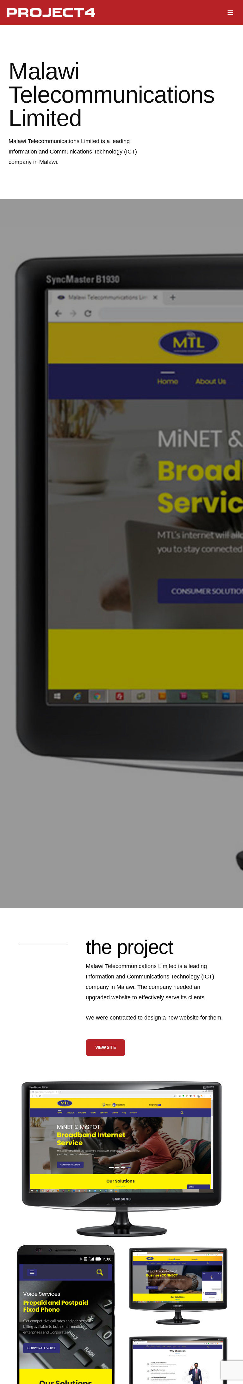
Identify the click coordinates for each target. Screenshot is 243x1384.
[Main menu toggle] (230, 12)
